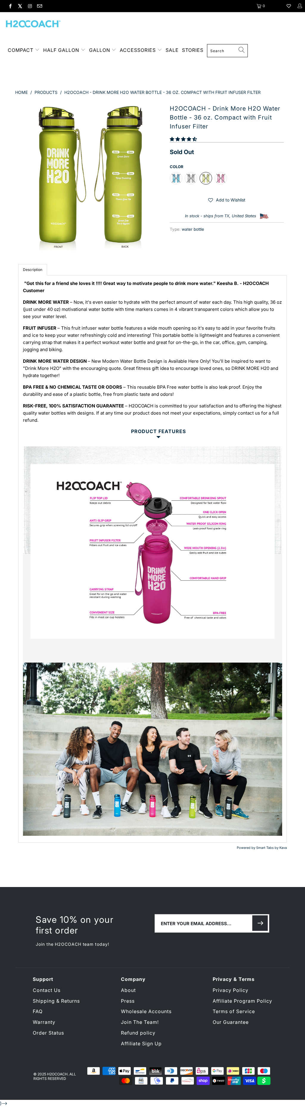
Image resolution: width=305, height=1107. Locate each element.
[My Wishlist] (289, 6)
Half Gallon (61, 50)
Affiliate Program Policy (242, 1001)
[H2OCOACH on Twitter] (20, 6)
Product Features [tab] (158, 431)
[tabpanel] (152, 559)
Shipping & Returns (56, 1001)
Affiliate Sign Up (141, 1043)
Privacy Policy (230, 990)
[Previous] (23, 176)
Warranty (44, 1022)
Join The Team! (140, 1022)
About (128, 990)
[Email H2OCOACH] (39, 6)
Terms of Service (234, 1011)
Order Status (48, 1033)
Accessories (138, 50)
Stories (192, 50)
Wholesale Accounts (146, 1011)
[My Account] (299, 6)
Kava (283, 848)
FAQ (38, 1011)
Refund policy (138, 1033)
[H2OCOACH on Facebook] (10, 6)
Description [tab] (32, 269)
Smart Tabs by (267, 848)
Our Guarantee (231, 1022)
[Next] (156, 176)
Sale (172, 50)
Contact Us (46, 990)
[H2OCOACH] (33, 24)
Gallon (99, 50)
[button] (183, 139)
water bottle (193, 229)
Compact (20, 50)
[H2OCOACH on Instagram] (29, 6)
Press (128, 1001)
